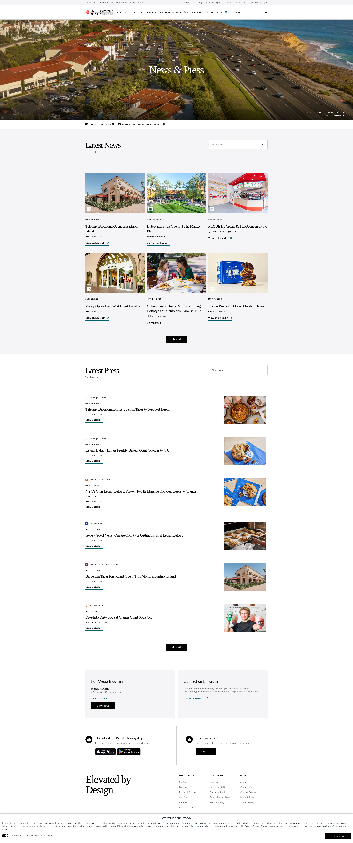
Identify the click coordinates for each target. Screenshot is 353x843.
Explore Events (135, 3)
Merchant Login (259, 2)
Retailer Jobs (185, 802)
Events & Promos (170, 12)
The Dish (234, 12)
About (186, 2)
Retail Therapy (186, 807)
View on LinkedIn (95, 243)
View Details (154, 322)
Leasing (198, 2)
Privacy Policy (187, 826)
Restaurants (149, 12)
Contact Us (103, 706)
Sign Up (205, 751)
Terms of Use (170, 826)
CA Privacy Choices (340, 826)
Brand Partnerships (237, 2)
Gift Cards (184, 797)
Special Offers (215, 12)
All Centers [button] (217, 144)
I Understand (337, 836)
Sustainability (247, 802)
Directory (183, 787)
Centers (122, 12)
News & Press (247, 797)
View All (176, 339)
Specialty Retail (217, 792)
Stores (134, 12)
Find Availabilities (219, 787)
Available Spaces (214, 2)
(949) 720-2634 (99, 698)
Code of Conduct (249, 792)
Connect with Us (194, 698)
